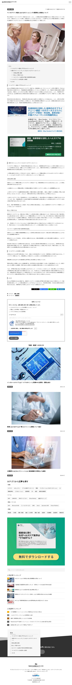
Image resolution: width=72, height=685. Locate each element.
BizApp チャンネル (46, 669)
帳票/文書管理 (42, 491)
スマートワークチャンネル (56, 669)
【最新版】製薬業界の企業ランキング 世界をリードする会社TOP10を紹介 (33, 584)
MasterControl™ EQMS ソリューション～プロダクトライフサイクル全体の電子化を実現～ (31, 621)
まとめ (12, 81)
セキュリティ (17, 488)
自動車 (43, 512)
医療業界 (17, 295)
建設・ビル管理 (29, 512)
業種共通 (61, 512)
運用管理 (27, 491)
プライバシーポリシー (41, 671)
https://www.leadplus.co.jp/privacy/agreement (24, 324)
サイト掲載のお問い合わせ (30, 671)
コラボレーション (19, 491)
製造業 (9, 512)
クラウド (10, 488)
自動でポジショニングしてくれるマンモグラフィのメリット (25, 70)
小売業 (14, 512)
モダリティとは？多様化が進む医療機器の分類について (28, 578)
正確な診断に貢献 (17, 72)
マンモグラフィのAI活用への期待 (19, 79)
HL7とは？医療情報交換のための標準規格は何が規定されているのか (31, 600)
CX (32, 491)
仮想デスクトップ (42, 498)
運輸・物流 (37, 512)
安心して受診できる (18, 75)
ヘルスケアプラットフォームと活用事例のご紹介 (22, 615)
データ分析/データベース (28, 488)
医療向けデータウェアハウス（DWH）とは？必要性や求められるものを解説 (33, 594)
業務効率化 (10, 491)
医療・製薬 (10, 9)
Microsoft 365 (15, 505)
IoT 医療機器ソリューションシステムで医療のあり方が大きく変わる (26, 611)
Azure (38, 505)
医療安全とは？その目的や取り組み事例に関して (27, 589)
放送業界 (55, 512)
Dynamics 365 (45, 505)
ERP (9, 498)
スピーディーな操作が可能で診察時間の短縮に (24, 77)
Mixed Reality (32, 498)
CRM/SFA (14, 498)
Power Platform (54, 505)
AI (60, 488)
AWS (33, 505)
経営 (36, 491)
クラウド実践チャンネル (36, 669)
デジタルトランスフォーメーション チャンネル (20, 669)
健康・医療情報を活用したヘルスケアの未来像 (21, 618)
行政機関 (49, 512)
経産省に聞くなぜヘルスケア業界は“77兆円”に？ (22, 624)
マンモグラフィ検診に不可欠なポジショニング (22, 68)
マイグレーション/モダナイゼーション (48, 488)
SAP (9, 505)
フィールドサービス (25, 505)
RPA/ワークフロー (23, 498)
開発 (37, 488)
